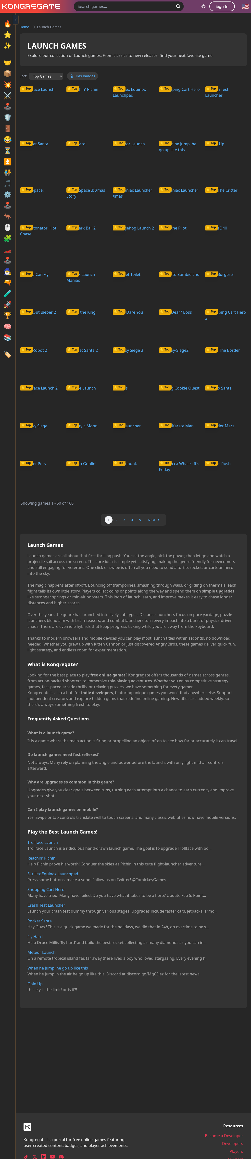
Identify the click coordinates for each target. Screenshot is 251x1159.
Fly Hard (35, 936)
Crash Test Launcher (46, 905)
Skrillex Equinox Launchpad (52, 873)
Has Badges (85, 76)
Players (236, 1151)
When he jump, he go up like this (57, 968)
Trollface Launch (42, 842)
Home (24, 27)
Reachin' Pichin (41, 858)
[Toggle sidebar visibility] (16, 20)
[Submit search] (178, 6)
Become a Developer (224, 1135)
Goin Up (35, 983)
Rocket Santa (39, 921)
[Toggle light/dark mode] (203, 6)
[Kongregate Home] (30, 6)
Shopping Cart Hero (45, 889)
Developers (232, 1143)
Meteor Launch (41, 952)
